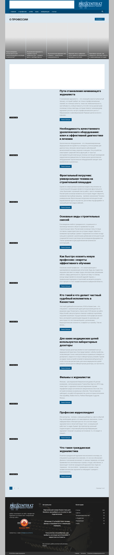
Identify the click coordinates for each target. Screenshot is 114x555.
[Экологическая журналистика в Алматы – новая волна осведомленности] (57, 41)
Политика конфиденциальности (96, 553)
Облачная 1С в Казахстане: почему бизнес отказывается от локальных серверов (57, 523)
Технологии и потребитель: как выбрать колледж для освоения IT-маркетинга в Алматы (57, 535)
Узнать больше (65, 119)
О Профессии (22, 11)
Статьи (54, 11)
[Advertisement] (41, 5)
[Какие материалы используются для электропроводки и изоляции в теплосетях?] (15, 41)
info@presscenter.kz (27, 533)
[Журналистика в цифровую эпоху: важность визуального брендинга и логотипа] (78, 41)
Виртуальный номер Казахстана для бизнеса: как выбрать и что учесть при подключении (57, 512)
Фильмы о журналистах (75, 377)
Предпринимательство (83, 515)
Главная (13, 11)
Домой (11, 16)
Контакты (83, 553)
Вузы (36, 11)
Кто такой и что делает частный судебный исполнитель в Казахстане (80, 298)
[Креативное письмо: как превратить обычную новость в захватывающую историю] (98, 41)
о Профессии (13, 117)
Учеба (31, 11)
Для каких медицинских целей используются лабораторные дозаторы (79, 342)
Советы (78, 513)
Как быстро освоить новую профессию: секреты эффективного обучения (77, 260)
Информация (45, 11)
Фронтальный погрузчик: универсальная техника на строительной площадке (76, 179)
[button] (102, 12)
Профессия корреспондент (77, 412)
